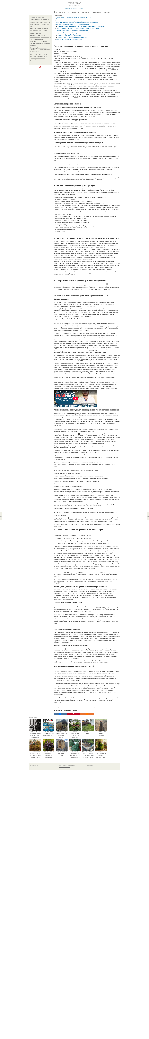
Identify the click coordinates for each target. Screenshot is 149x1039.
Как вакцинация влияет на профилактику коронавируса (72, 30)
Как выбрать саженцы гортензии (39, 19)
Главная (67, 8)
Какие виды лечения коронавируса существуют (70, 21)
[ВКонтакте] (60, 714)
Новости (74, 8)
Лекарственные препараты (72, 707)
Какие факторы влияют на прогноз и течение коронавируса (73, 32)
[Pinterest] (73, 714)
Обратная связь (90, 765)
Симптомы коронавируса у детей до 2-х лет (70, 34)
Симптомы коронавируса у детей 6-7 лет (69, 36)
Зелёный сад (74, 3)
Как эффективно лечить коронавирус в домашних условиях (73, 24)
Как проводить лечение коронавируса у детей (69, 39)
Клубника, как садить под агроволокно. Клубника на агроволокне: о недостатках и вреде (40, 35)
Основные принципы (62, 707)
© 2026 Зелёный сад (34, 765)
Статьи (80, 8)
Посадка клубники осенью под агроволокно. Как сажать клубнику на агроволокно (40, 49)
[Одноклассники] (87, 714)
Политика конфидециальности (64, 767)
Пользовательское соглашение (69, 765)
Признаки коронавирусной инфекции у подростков (72, 37)
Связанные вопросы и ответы (64, 19)
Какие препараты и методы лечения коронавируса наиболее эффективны (77, 28)
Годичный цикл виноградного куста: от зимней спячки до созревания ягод (40, 24)
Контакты (60, 765)
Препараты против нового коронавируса (86, 707)
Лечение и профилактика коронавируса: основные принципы (73, 17)
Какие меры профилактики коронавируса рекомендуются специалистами (77, 22)
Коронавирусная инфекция (99, 707)
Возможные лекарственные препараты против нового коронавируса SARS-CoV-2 (81, 26)
